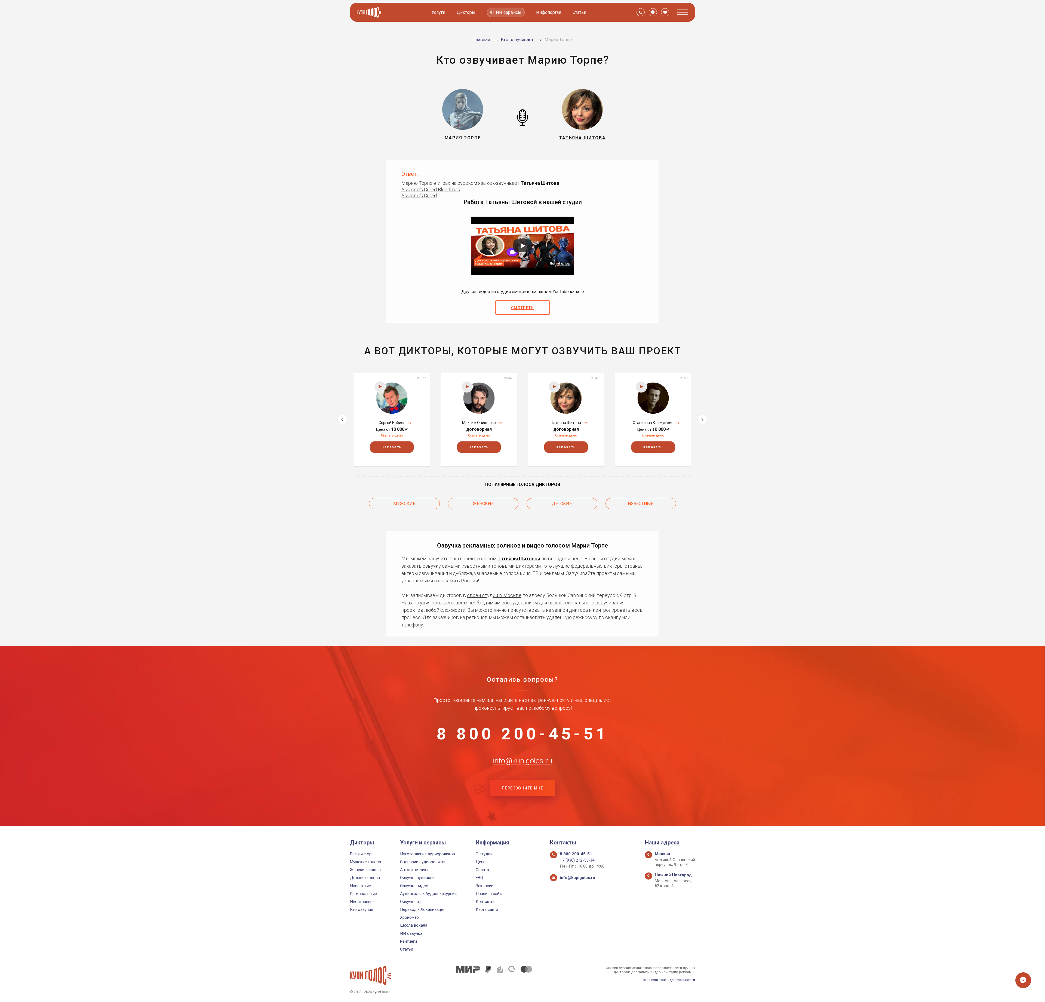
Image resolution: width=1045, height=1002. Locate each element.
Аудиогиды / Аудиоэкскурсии (428, 893)
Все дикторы (362, 854)
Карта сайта (487, 909)
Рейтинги (408, 941)
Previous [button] (342, 419)
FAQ (479, 877)
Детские (562, 503)
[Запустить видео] (522, 245)
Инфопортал (548, 12)
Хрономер (409, 917)
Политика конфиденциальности (668, 980)
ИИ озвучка (411, 933)
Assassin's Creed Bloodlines (430, 189)
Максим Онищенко (479, 422)
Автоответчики (414, 869)
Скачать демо (392, 435)
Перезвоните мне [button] (522, 788)
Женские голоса (365, 869)
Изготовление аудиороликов (427, 854)
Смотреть (522, 308)
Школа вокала (413, 925)
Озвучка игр (411, 901)
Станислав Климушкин (653, 422)
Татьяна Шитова (540, 183)
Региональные (363, 893)
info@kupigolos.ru (522, 761)
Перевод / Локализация (422, 909)
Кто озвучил (361, 909)
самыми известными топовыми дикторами (491, 566)
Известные (640, 503)
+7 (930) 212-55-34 (577, 860)
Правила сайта (489, 893)
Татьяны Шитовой (518, 558)
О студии (484, 854)
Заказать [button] (392, 447)
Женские (483, 503)
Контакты (485, 901)
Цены (481, 861)
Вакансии (484, 885)
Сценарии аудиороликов (423, 861)
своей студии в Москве (494, 595)
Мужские (404, 503)
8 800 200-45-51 (522, 734)
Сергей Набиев (392, 422)
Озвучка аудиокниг (418, 877)
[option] (392, 420)
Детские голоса (365, 877)
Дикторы (466, 12)
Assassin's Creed (419, 195)
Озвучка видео (414, 885)
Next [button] (702, 419)
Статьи (579, 12)
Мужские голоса (365, 861)
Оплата (482, 869)
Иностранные (363, 901)
